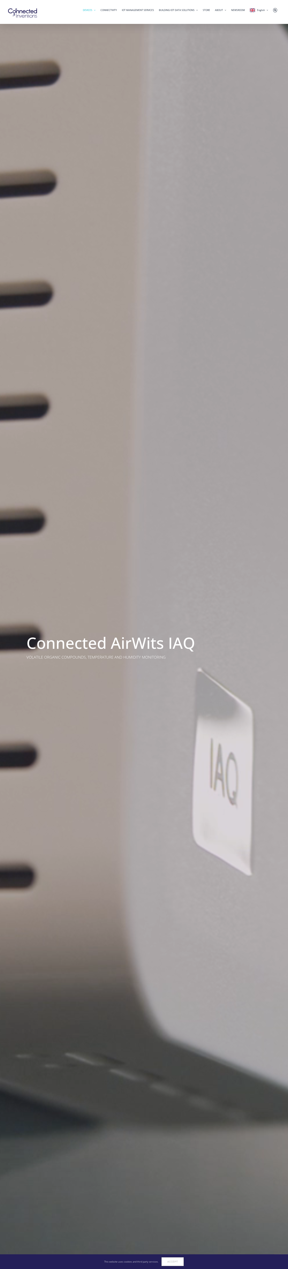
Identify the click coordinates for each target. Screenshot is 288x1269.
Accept (172, 1261)
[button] (275, 10)
